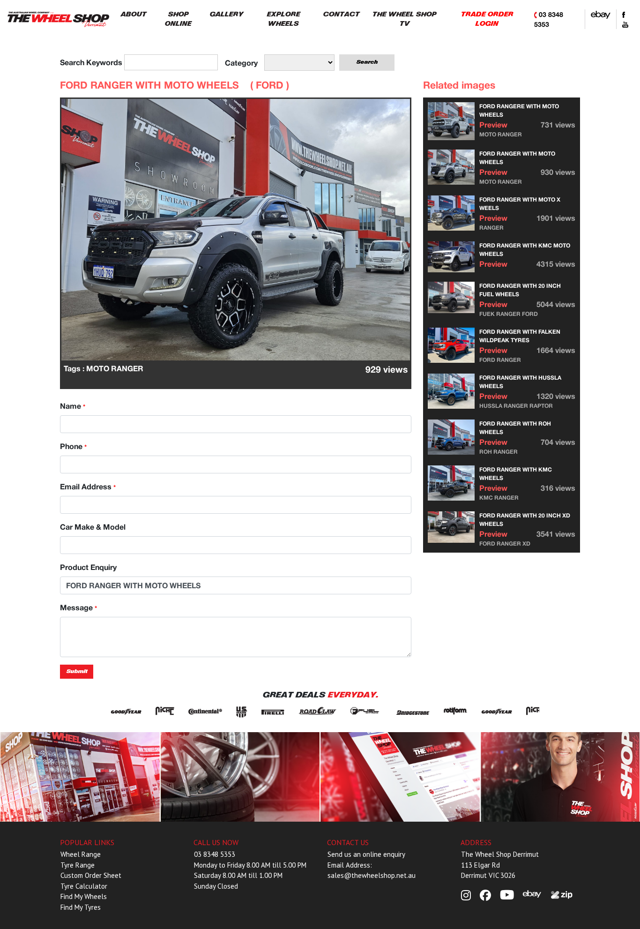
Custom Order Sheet (90, 875)
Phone (73, 446)
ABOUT (133, 14)
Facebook (400, 776)
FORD (271, 85)
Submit (76, 671)
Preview (493, 124)
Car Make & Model (93, 526)
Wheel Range (80, 854)
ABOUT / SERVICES (80, 776)
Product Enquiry (88, 566)
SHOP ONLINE (177, 19)
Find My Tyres (80, 907)
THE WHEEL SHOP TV (404, 19)
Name (72, 405)
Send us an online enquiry (366, 854)
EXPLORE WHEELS (283, 19)
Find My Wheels (83, 896)
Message (78, 607)
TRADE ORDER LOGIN (487, 19)
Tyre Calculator (83, 886)
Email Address (88, 486)
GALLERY (226, 14)
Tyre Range (77, 865)
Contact (560, 776)
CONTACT (341, 14)
